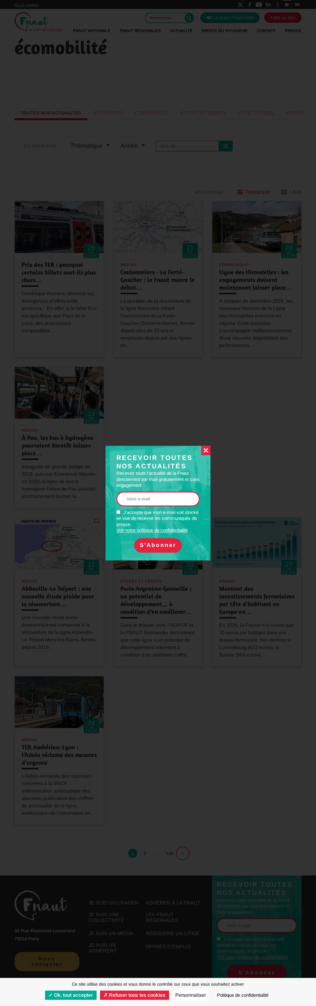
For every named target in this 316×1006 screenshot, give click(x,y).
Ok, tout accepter (73, 995)
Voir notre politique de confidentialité (152, 530)
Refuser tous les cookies (136, 995)
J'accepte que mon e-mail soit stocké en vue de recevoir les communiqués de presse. (157, 521)
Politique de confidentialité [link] (242, 995)
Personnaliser (190, 995)
